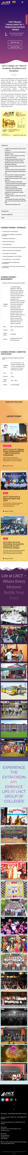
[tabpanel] (14, 178)
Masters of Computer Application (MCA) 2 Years (13, 358)
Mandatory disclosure (14, 402)
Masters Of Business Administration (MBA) (14, 283)
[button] (22, 2)
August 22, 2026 (9, 558)
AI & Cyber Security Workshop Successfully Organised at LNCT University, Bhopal (13, 545)
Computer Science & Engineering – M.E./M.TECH (11, 263)
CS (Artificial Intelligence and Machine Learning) (12, 235)
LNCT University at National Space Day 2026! (11, 498)
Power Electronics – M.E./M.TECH (11, 259)
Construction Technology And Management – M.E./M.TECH (14, 267)
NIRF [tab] (3, 218)
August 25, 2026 (9, 465)
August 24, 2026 (9, 511)
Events (5, 493)
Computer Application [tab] (7, 214)
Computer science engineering (10, 231)
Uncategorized (7, 445)
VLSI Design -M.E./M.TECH (9, 253)
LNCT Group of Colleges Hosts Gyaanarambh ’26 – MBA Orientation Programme (13, 452)
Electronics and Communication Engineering (14, 247)
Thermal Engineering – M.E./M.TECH (12, 256)
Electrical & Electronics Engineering (12, 250)
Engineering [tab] (5, 145)
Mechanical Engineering (9, 238)
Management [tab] (5, 211)
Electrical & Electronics (8, 241)
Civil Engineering (7, 244)
